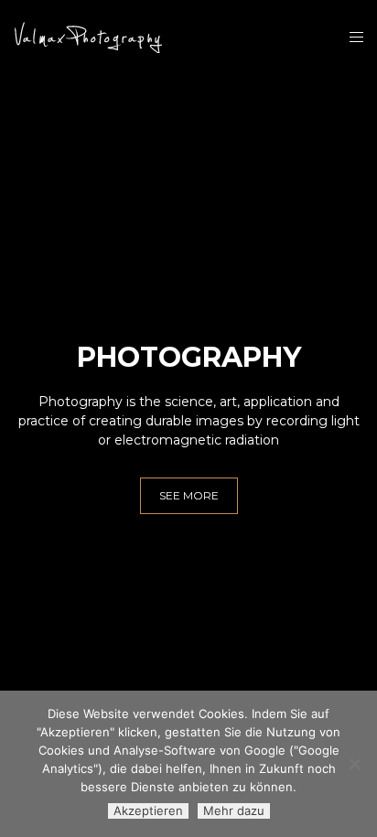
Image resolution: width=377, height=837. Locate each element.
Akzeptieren (148, 810)
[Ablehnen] (354, 764)
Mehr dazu (233, 810)
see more (189, 495)
